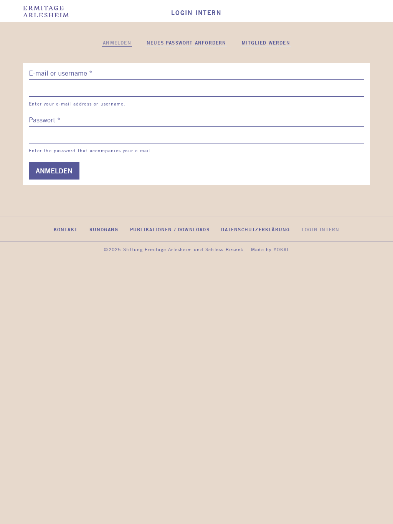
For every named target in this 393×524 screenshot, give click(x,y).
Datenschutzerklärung (255, 229)
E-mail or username (60, 73)
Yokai (281, 249)
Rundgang (104, 229)
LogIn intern (320, 229)
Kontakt (66, 229)
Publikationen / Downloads (170, 229)
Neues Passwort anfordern (186, 43)
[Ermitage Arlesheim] (46, 12)
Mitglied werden (266, 43)
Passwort (45, 119)
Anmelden (117, 43)
